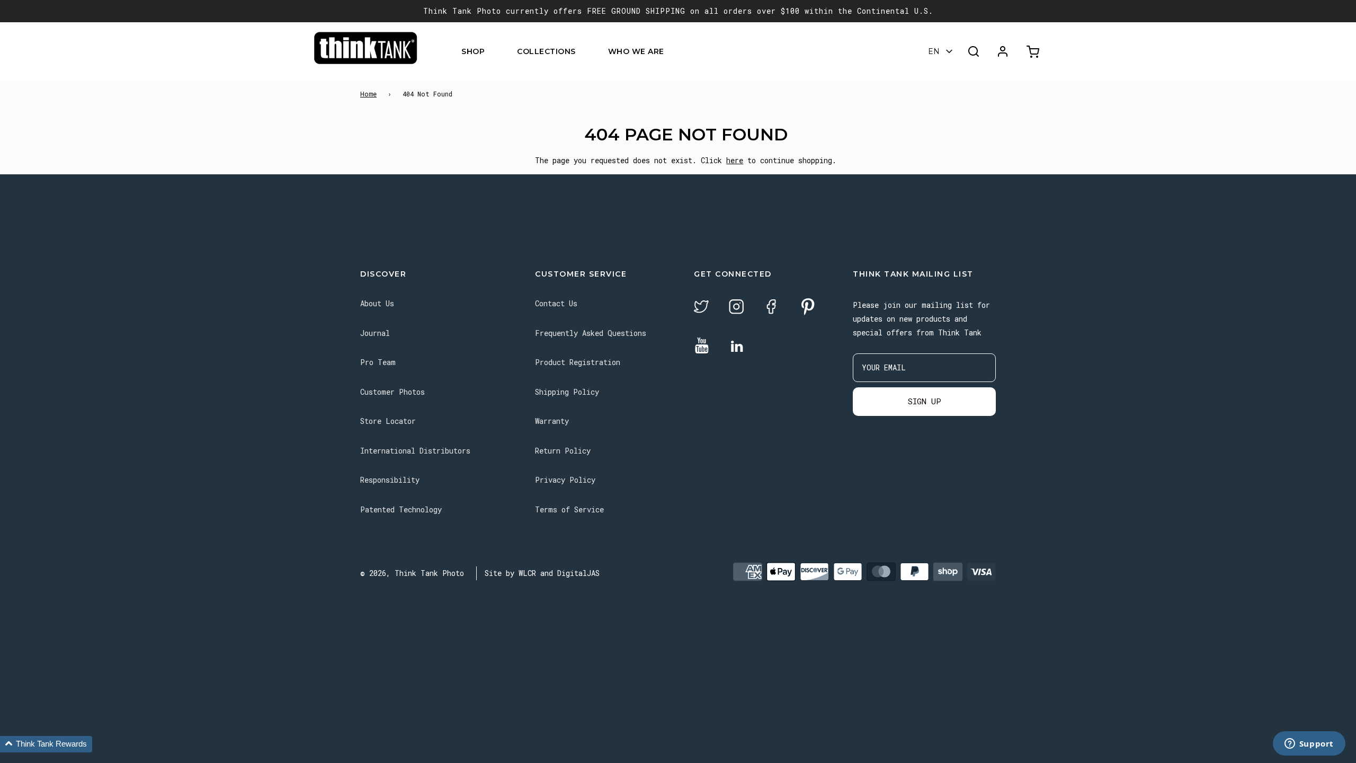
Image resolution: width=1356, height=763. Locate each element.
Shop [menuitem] (473, 51)
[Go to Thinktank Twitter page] (701, 308)
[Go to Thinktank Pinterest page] (808, 307)
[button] (46, 744)
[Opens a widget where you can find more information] (1308, 744)
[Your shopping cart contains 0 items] (1034, 51)
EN (934, 51)
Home (368, 94)
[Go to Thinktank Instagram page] (736, 308)
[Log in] (1002, 51)
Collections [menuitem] (546, 51)
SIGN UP (924, 401)
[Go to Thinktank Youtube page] (702, 346)
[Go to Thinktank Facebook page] (771, 308)
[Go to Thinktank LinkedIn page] (737, 347)
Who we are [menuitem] (636, 51)
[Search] (973, 51)
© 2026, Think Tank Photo (412, 573)
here (734, 160)
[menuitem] (491, 51)
